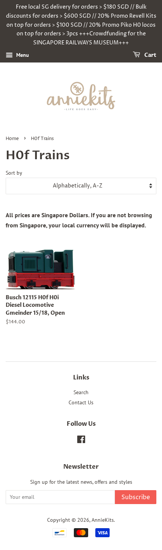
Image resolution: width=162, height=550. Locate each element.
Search (81, 392)
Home (12, 139)
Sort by (14, 172)
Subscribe (135, 497)
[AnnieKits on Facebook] (81, 440)
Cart (149, 55)
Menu (22, 55)
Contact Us (81, 402)
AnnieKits (103, 519)
